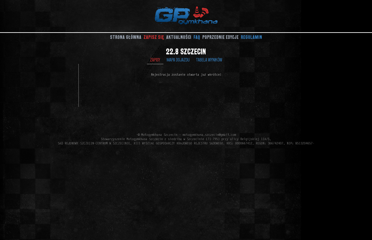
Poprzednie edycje (220, 37)
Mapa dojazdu (178, 59)
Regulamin (251, 37)
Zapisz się (154, 37)
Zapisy (155, 59)
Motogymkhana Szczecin (159, 135)
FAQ (197, 37)
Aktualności (178, 37)
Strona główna (125, 37)
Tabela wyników (209, 59)
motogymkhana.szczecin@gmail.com (209, 135)
